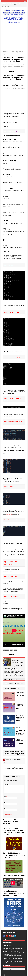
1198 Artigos (15, 660)
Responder (5, 762)
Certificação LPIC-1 (17, 66)
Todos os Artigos (5, 6)
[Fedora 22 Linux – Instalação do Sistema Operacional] (9, 723)
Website (10, 679)
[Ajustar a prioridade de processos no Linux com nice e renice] (9, 746)
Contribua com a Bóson (6, 4)
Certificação (6, 650)
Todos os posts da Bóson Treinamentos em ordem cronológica (10, 821)
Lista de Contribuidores (16, 4)
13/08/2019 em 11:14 (18, 759)
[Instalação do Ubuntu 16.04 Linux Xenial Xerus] (9, 711)
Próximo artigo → (19, 683)
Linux (7, 51)
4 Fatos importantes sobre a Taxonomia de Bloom (13, 948)
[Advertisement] (14, 37)
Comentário (6, 784)
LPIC (16, 650)
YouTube (15, 679)
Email (5, 802)
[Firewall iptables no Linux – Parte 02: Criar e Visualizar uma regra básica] (9, 734)
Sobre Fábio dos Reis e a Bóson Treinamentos (11, 3)
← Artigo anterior (8, 683)
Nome (5, 796)
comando (9, 514)
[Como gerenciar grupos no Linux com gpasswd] (9, 699)
